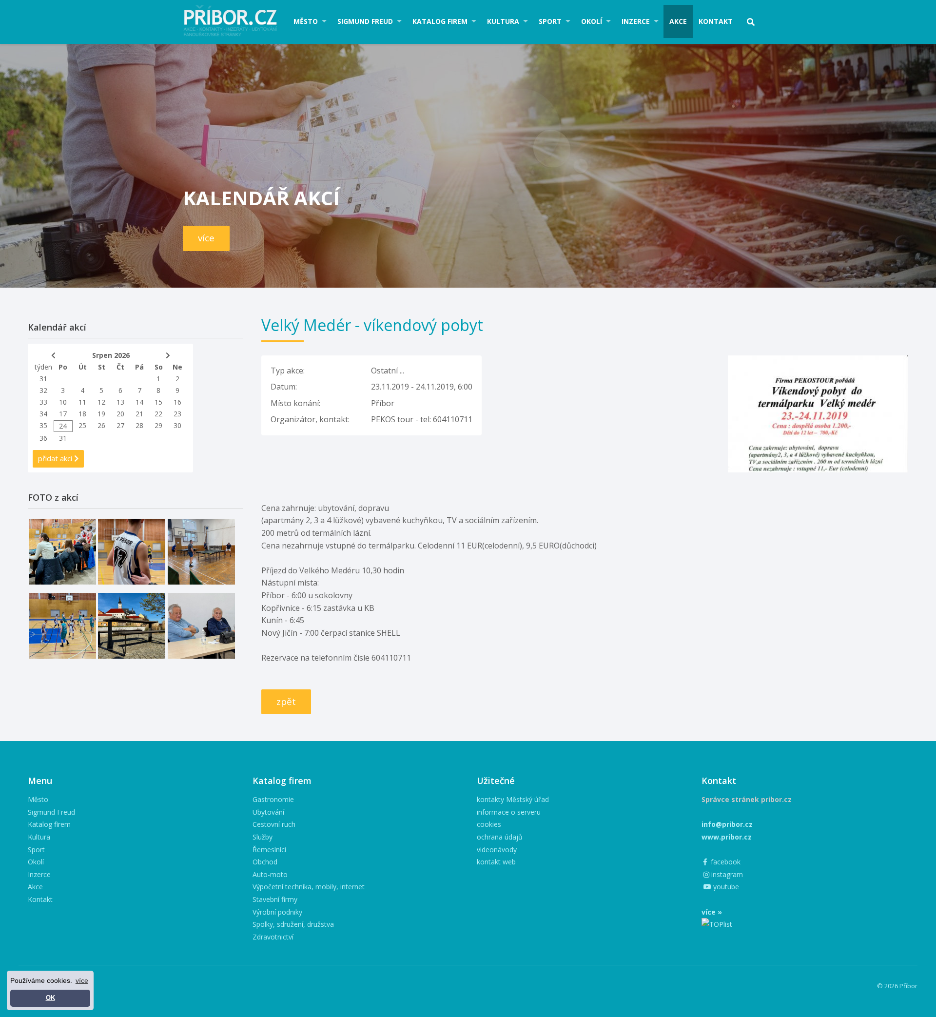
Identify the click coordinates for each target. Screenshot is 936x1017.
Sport (550, 21)
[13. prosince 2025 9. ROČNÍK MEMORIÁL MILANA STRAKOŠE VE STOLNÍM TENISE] (201, 552)
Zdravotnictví (273, 936)
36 (43, 438)
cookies (489, 824)
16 (177, 402)
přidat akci (56, 458)
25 (82, 425)
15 (158, 402)
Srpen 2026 (111, 355)
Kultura (503, 21)
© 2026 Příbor (897, 985)
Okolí (591, 21)
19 (101, 413)
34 (43, 413)
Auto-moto (270, 874)
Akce (678, 21)
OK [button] (50, 998)
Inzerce (636, 21)
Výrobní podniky (277, 912)
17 (63, 413)
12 (101, 402)
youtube (725, 886)
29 (158, 425)
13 (120, 402)
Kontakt (716, 21)
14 (139, 402)
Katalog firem (440, 21)
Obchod (265, 861)
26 (101, 425)
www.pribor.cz (727, 836)
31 (43, 378)
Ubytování (268, 812)
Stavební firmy (275, 899)
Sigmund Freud (365, 21)
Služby (263, 836)
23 (177, 413)
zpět (286, 701)
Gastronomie (273, 799)
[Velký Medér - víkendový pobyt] (818, 361)
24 (63, 425)
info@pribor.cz (727, 824)
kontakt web (496, 861)
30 (177, 425)
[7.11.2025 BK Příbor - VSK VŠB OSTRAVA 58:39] (62, 626)
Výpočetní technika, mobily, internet (309, 886)
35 (43, 425)
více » (712, 912)
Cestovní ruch (274, 824)
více (206, 238)
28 (139, 425)
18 (82, 413)
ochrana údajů (500, 836)
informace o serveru (509, 812)
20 (120, 413)
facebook (725, 861)
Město (305, 21)
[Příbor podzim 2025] (131, 626)
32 (43, 390)
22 (158, 413)
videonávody (497, 849)
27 (120, 425)
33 (43, 402)
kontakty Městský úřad (513, 799)
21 (139, 413)
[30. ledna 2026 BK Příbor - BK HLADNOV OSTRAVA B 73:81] (62, 552)
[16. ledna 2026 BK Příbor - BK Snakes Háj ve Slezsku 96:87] (131, 552)
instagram (726, 874)
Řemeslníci (269, 849)
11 (82, 402)
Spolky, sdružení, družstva (293, 924)
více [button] (82, 980)
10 (63, 402)
